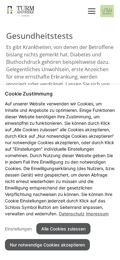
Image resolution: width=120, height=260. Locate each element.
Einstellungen (18, 228)
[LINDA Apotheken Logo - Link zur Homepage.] (107, 11)
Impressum (97, 213)
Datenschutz (72, 213)
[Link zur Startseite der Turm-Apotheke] (22, 11)
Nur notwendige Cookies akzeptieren (47, 244)
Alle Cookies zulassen (63, 228)
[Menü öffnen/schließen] (91, 11)
